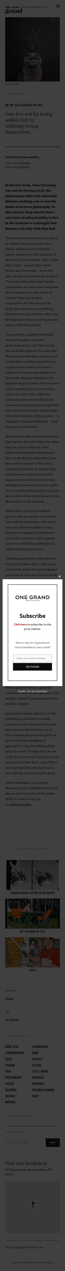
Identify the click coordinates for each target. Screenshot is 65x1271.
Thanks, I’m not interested (32, 691)
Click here (20, 624)
